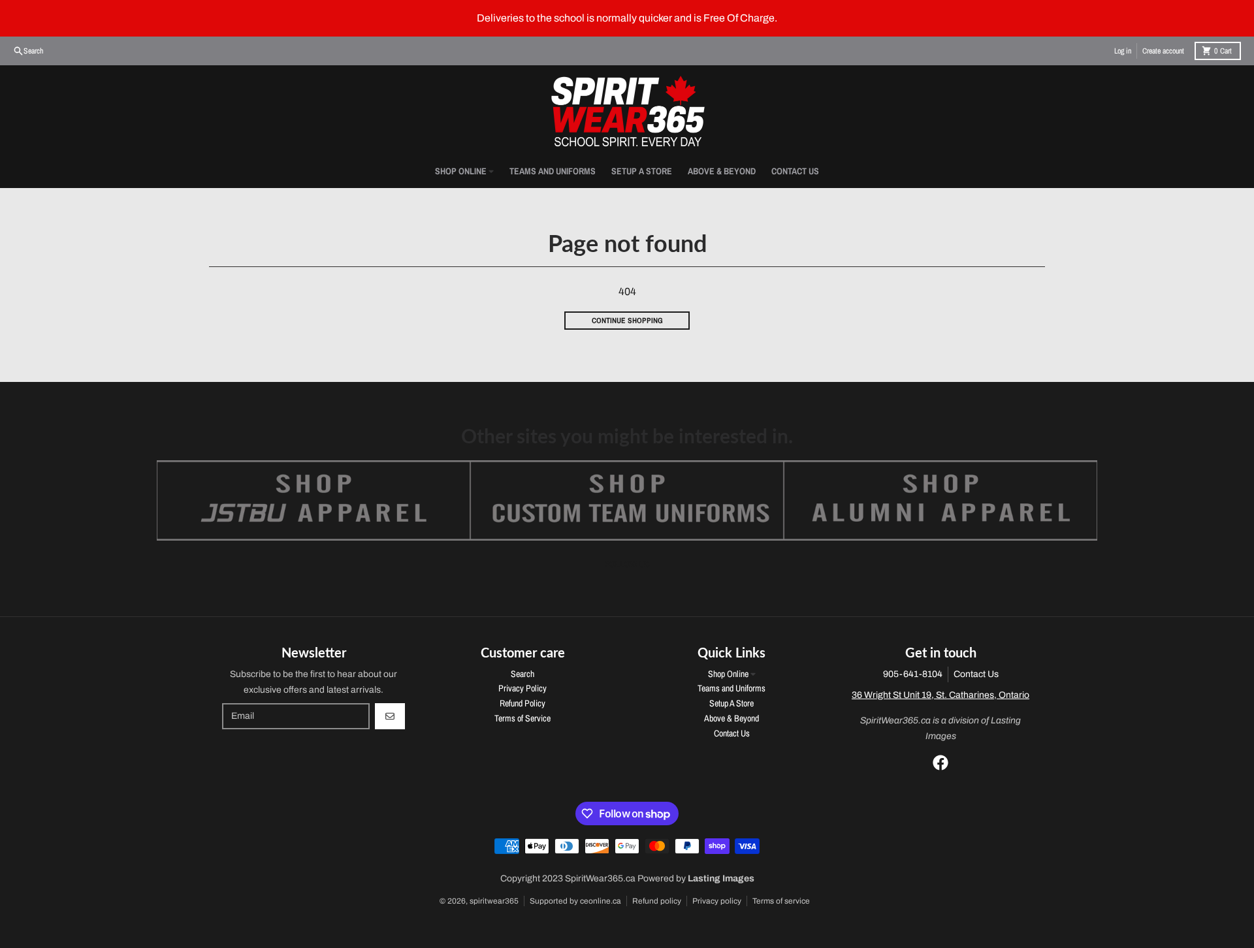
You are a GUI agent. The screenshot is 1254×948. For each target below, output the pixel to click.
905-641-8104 (912, 674)
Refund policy (656, 901)
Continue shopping (627, 320)
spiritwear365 (494, 901)
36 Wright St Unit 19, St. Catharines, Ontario (940, 695)
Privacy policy (716, 901)
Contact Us (976, 674)
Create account (1163, 51)
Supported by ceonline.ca (575, 901)
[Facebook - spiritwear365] (940, 762)
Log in (1122, 51)
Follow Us (627, 564)
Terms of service (781, 901)
